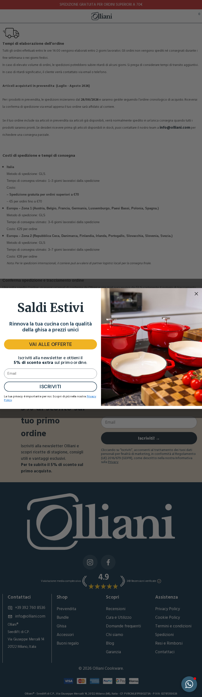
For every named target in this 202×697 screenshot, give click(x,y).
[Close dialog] (196, 293)
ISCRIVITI (50, 386)
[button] (189, 684)
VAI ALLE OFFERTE (50, 344)
